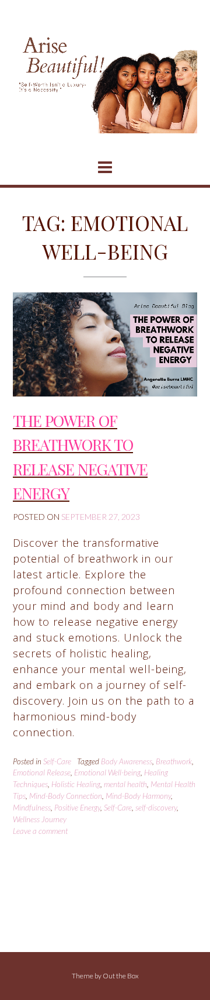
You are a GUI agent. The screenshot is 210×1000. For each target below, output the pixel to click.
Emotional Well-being (107, 772)
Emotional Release (42, 772)
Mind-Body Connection (65, 796)
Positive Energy (77, 807)
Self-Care (57, 761)
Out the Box (121, 975)
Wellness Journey (39, 819)
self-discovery (156, 807)
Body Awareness (126, 761)
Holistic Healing (75, 784)
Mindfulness (32, 807)
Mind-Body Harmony (138, 796)
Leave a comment (40, 831)
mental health (125, 784)
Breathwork (174, 761)
